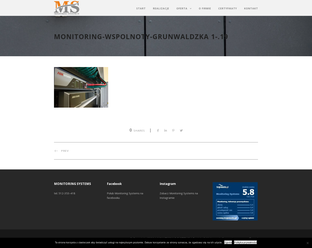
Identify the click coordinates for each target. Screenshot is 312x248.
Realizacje (161, 8)
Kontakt (251, 8)
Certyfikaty (227, 8)
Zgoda (228, 242)
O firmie (205, 8)
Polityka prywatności (245, 242)
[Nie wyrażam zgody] (307, 243)
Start (141, 8)
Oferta (181, 8)
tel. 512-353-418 (64, 193)
